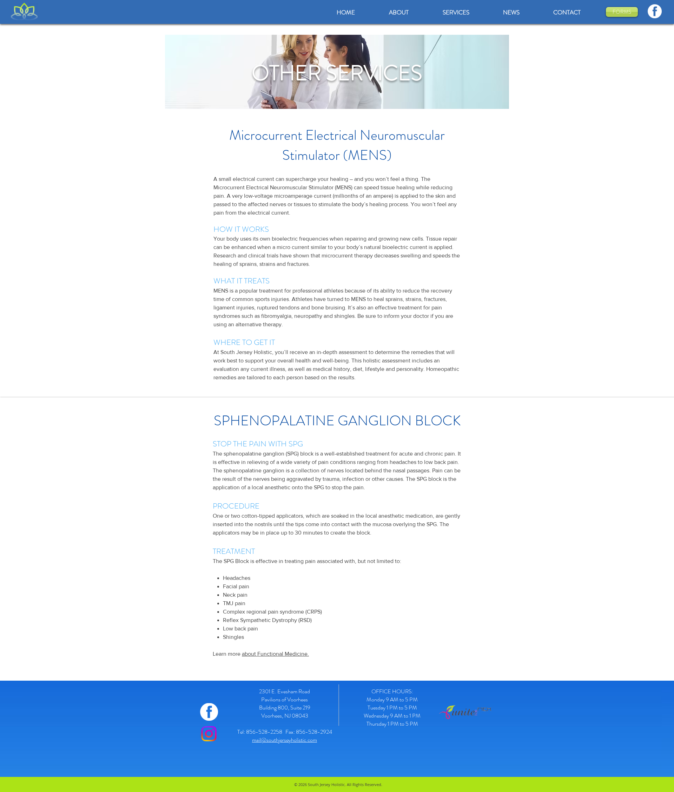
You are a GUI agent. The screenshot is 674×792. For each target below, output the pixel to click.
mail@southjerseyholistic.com (284, 740)
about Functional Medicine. (275, 654)
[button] (455, 12)
